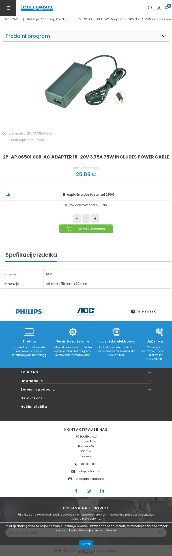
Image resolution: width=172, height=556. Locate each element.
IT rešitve (29, 341)
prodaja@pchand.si (90, 479)
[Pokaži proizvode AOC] (86, 311)
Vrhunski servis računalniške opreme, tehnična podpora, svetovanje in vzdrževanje (73, 351)
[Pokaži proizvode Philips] (29, 311)
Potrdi (86, 544)
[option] (28, 311)
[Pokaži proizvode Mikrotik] (143, 311)
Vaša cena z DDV (86, 168)
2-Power (37, 140)
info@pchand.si (90, 471)
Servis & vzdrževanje (72, 341)
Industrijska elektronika (116, 341)
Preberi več (86, 552)
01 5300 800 (89, 464)
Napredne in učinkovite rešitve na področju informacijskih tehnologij (29, 351)
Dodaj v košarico (91, 228)
